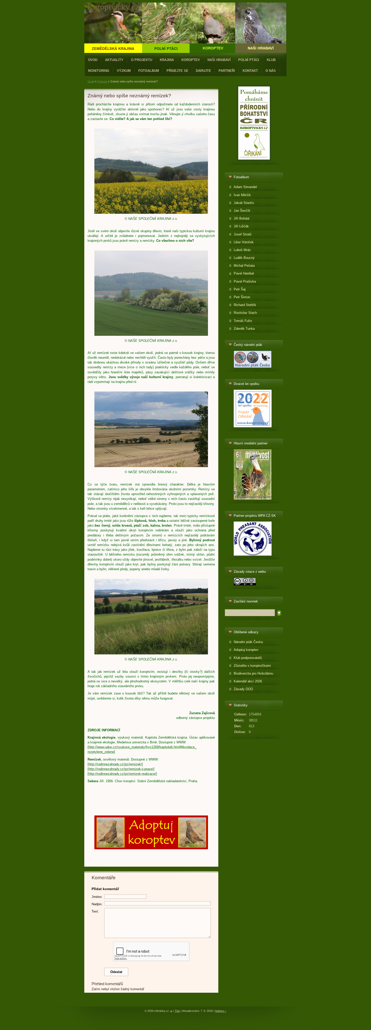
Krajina (167, 60)
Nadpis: (97, 904)
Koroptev (190, 60)
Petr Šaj (240, 289)
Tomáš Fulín (243, 321)
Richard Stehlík (245, 305)
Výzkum (124, 71)
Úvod (92, 60)
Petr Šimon (242, 297)
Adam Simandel (245, 187)
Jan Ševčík (242, 211)
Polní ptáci (248, 60)
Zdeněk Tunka (244, 328)
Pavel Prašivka (245, 281)
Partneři (227, 71)
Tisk (177, 1010)
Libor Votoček (244, 242)
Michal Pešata (244, 265)
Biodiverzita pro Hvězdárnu (253, 673)
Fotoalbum (148, 71)
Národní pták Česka (248, 642)
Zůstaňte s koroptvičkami (252, 666)
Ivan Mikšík (242, 195)
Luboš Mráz (242, 250)
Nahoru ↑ (220, 1010)
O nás (271, 71)
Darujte (203, 71)
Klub (271, 60)
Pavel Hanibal (244, 273)
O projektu (141, 60)
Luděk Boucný (244, 258)
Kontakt (250, 71)
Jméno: (97, 897)
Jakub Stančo (244, 203)
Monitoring (98, 71)
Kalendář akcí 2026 (248, 681)
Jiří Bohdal (241, 218)
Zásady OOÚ (243, 689)
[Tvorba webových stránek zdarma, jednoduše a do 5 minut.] (171, 1011)
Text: (95, 911)
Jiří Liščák (241, 226)
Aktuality (114, 60)
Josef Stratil (242, 234)
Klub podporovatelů (248, 658)
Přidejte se (177, 71)
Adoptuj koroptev (246, 650)
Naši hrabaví (219, 60)
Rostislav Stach (245, 313)
